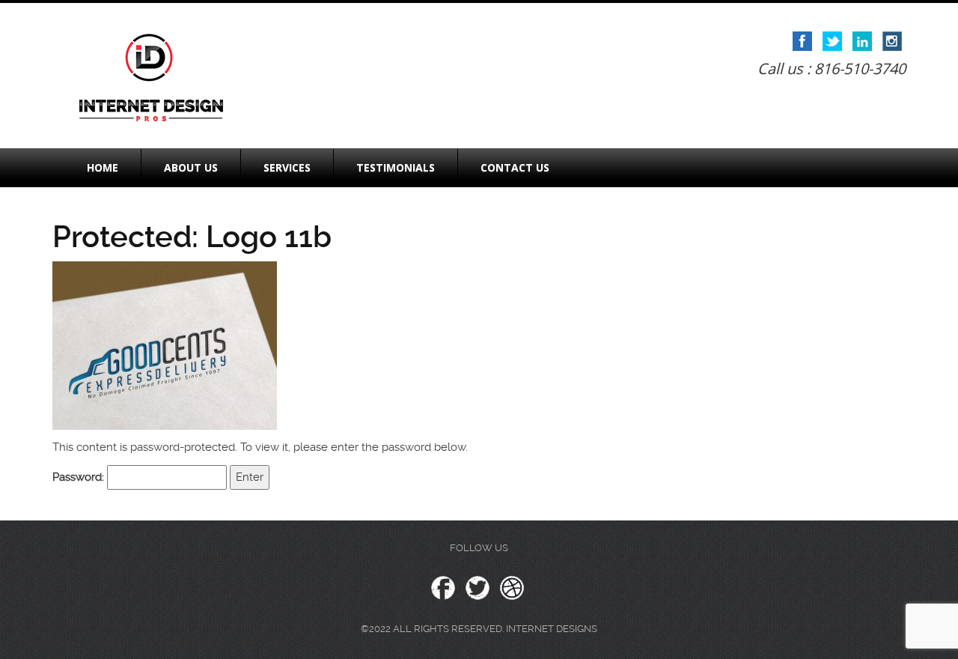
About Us (191, 167)
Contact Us (514, 167)
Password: (79, 477)
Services (287, 167)
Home (102, 167)
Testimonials (395, 167)
